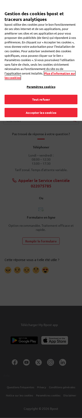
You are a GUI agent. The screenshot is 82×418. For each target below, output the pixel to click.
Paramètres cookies (41, 87)
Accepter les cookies (41, 112)
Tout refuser (41, 99)
